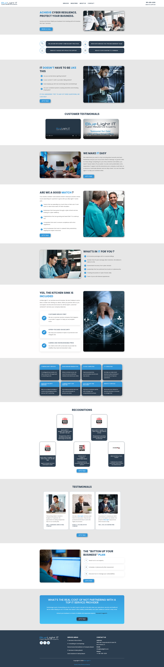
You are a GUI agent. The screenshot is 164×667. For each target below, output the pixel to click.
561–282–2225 (150, 2)
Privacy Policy (77, 664)
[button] (66, 3)
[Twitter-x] (44, 642)
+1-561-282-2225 (102, 653)
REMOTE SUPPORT (151, 4)
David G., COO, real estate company (79, 525)
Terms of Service (86, 664)
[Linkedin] (48, 642)
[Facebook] (41, 642)
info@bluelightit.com (103, 649)
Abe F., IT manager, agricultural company (55, 525)
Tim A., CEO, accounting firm (106, 524)
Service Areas (72, 637)
